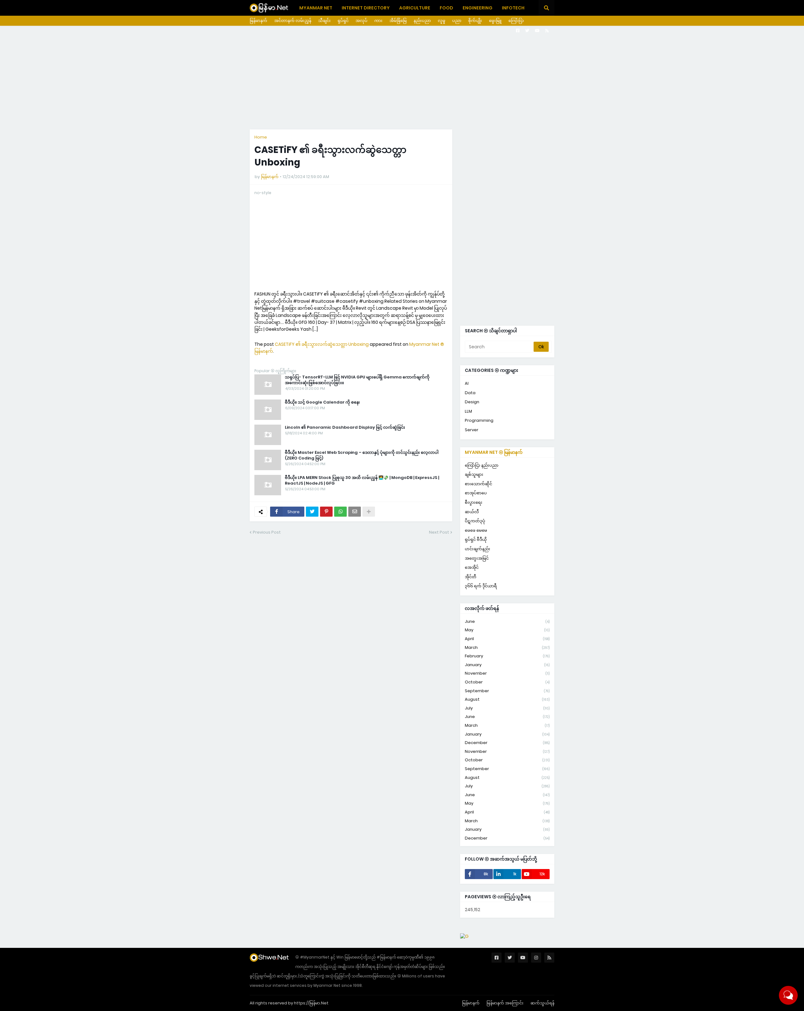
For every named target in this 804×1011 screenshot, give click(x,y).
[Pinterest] (326, 512)
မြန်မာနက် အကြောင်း (505, 1003)
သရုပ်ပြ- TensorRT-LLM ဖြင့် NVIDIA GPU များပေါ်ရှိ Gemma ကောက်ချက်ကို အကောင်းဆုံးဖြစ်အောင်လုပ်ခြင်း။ (357, 380)
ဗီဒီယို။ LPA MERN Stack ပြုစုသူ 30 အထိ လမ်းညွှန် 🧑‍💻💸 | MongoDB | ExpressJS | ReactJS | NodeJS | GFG (362, 480)
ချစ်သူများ (474, 474)
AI (467, 383)
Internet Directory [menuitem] (366, 8)
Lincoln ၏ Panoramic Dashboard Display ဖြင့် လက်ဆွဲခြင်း (345, 427)
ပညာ (456, 21)
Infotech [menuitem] (513, 8)
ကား (378, 21)
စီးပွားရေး (473, 502)
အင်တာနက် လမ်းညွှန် (292, 21)
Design (472, 402)
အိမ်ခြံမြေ (398, 21)
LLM (468, 411)
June (507, 621)
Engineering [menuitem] (477, 8)
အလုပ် (361, 21)
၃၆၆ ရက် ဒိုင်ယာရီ (481, 586)
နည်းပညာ (422, 21)
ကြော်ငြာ (516, 21)
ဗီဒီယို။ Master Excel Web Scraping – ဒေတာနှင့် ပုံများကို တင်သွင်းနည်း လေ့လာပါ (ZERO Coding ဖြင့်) (361, 455)
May (507, 630)
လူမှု (441, 21)
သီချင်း (324, 21)
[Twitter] (312, 512)
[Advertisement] (402, 78)
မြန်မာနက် (258, 21)
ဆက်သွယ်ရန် (542, 1003)
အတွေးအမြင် (477, 558)
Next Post (439, 532)
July (507, 708)
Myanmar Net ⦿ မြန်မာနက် (494, 452)
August (507, 699)
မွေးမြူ (495, 21)
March (507, 647)
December (507, 743)
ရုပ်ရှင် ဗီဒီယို (476, 539)
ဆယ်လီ (472, 512)
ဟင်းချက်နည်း (477, 549)
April (507, 639)
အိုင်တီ (470, 577)
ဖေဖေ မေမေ (476, 530)
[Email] (354, 512)
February (507, 656)
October (507, 682)
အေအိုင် (472, 567)
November (507, 673)
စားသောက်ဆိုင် (478, 484)
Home (260, 137)
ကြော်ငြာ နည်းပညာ (481, 465)
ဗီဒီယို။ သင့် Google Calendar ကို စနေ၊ (322, 402)
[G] (464, 936)
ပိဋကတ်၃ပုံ (475, 521)
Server (471, 430)
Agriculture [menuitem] (414, 8)
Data (470, 393)
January (507, 665)
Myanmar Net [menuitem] (315, 8)
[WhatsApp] (340, 512)
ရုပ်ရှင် (343, 21)
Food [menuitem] (446, 8)
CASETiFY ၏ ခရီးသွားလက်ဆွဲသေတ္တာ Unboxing (322, 344)
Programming (479, 420)
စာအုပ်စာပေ (476, 493)
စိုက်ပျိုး (475, 21)
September (507, 691)
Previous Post (267, 532)
